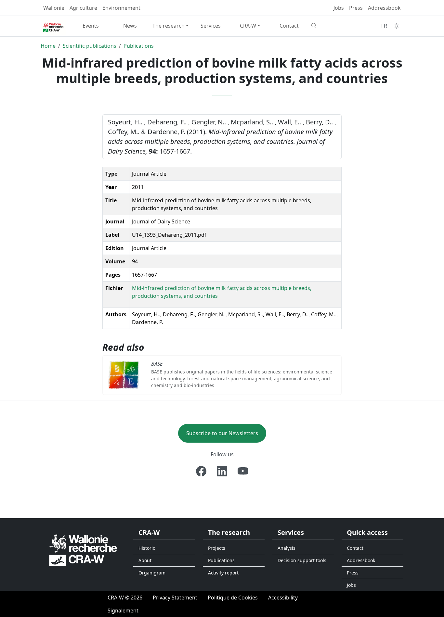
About (144, 560)
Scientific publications (89, 45)
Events (91, 25)
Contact (289, 25)
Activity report (223, 573)
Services (211, 25)
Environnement (121, 7)
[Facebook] (201, 471)
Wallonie (53, 7)
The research (168, 25)
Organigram (151, 573)
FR (384, 25)
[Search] (328, 25)
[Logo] (83, 550)
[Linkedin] (222, 471)
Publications (139, 45)
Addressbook (384, 7)
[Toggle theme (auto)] (396, 26)
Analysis (286, 548)
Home (48, 45)
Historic (146, 548)
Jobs (338, 7)
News (130, 25)
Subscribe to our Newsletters (222, 433)
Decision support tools (302, 560)
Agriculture (83, 7)
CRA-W (248, 25)
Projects (216, 548)
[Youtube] (243, 471)
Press (356, 7)
